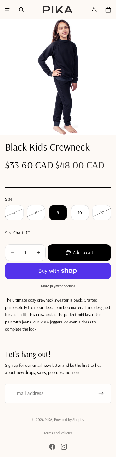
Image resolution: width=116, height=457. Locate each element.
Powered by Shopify (69, 419)
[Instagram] (64, 447)
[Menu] (7, 9)
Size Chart (14, 233)
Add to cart (83, 252)
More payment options (58, 285)
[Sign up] (101, 393)
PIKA (48, 419)
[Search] (21, 10)
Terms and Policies (58, 432)
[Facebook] (52, 447)
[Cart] (108, 10)
